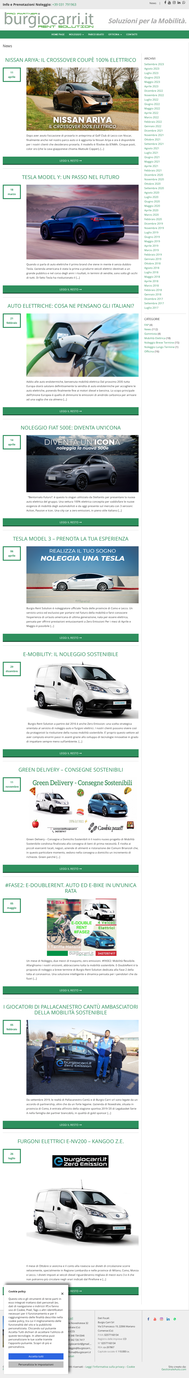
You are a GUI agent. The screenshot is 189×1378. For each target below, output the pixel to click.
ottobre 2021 (152, 139)
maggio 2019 (152, 241)
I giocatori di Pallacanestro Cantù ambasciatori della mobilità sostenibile (70, 1009)
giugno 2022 (152, 104)
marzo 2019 (151, 250)
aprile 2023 (151, 86)
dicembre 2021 (153, 130)
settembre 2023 (154, 64)
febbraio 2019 (153, 254)
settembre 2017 (154, 303)
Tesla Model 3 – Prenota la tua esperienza (70, 538)
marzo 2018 (151, 285)
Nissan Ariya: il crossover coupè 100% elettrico (70, 59)
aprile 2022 (151, 113)
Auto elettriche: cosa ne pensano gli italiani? (71, 305)
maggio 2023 (152, 82)
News (153, 3)
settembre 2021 (154, 144)
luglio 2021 (151, 152)
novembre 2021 (154, 135)
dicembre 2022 (153, 90)
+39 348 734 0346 (75, 1335)
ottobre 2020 (152, 183)
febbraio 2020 (153, 219)
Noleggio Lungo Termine (159, 347)
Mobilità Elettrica (154, 338)
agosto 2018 (151, 268)
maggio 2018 (152, 276)
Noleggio (75, 34)
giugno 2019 (152, 237)
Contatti (132, 34)
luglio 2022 (151, 99)
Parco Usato (96, 34)
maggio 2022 (152, 108)
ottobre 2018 (152, 263)
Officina (114, 34)
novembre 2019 (154, 228)
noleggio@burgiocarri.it (79, 1348)
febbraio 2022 (153, 121)
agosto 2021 (151, 148)
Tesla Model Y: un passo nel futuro (70, 176)
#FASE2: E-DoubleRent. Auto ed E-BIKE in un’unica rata (70, 888)
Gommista (150, 333)
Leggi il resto (69, 160)
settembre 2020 (154, 188)
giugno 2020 (152, 201)
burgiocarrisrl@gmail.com (80, 1344)
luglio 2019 (151, 232)
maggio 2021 (152, 161)
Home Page (58, 34)
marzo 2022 (151, 117)
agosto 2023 (151, 68)
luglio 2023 (151, 73)
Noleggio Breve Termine (159, 342)
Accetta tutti (36, 1356)
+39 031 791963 (64, 4)
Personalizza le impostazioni (36, 1364)
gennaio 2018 (152, 294)
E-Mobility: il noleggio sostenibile (70, 654)
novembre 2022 (154, 95)
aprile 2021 (151, 166)
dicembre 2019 (153, 223)
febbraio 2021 (153, 170)
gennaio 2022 (152, 126)
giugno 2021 (152, 157)
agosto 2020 (151, 192)
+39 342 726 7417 (75, 1339)
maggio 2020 (152, 206)
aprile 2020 (151, 210)
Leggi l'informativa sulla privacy (104, 1366)
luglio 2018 (151, 272)
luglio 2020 (151, 197)
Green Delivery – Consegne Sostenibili (70, 769)
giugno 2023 (152, 77)
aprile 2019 (151, 245)
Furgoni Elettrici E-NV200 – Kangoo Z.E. (71, 1141)
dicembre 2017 (153, 299)
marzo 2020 (151, 214)
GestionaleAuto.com (173, 1369)
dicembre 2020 (153, 175)
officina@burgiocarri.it (78, 1352)
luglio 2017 (151, 307)
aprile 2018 (151, 281)
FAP (146, 325)
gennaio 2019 (152, 259)
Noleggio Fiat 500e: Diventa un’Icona (71, 427)
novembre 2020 (154, 179)
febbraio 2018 (153, 290)
